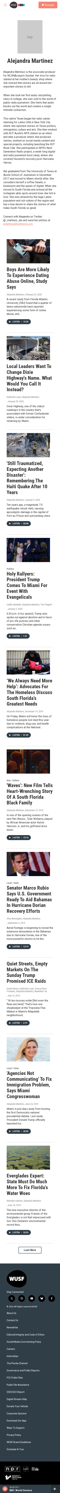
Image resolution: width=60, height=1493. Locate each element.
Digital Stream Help (17, 1399)
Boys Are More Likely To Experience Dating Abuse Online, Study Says (28, 278)
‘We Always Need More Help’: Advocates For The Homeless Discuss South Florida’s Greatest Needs (29, 692)
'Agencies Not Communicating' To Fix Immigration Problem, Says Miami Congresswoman (29, 1084)
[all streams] (55, 1489)
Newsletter (12, 1327)
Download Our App (16, 1420)
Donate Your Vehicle (17, 1406)
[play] (5, 1488)
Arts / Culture (13, 780)
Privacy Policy (14, 1435)
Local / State (13, 883)
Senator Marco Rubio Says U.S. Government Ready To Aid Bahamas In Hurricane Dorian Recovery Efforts (29, 899)
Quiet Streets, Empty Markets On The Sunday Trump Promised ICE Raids (27, 972)
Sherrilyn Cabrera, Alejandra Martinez (24, 1200)
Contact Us (12, 1320)
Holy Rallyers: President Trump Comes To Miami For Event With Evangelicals (27, 585)
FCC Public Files (15, 1377)
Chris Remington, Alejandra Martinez (23, 918)
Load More (30, 1250)
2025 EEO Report (15, 1392)
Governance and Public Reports (23, 1370)
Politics (10, 569)
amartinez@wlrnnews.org (18, 224)
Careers (11, 1349)
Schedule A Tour (15, 1449)
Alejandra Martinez (15, 294)
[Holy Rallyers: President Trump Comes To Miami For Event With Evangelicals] (28, 550)
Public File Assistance (18, 1385)
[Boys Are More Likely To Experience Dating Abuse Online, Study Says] (28, 251)
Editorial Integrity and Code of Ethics (25, 1334)
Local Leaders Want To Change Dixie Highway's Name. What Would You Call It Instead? (29, 377)
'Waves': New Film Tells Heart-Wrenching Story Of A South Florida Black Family (30, 794)
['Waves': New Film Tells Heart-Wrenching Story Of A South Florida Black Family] (28, 761)
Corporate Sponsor (17, 1413)
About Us (11, 1313)
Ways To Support (15, 1428)
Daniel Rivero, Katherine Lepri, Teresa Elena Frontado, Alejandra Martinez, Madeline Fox (27, 990)
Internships (12, 1356)
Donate (49, 5)
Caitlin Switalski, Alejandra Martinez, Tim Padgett (29, 604)
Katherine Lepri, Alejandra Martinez (23, 397)
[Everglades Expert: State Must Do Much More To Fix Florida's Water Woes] (28, 1158)
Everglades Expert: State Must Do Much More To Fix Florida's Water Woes (27, 1184)
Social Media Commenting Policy (24, 1342)
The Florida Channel (17, 1363)
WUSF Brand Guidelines (19, 1442)
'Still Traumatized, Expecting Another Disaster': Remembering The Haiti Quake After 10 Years (27, 477)
